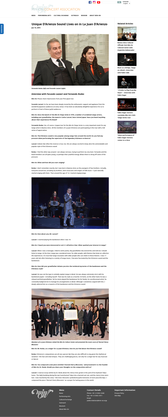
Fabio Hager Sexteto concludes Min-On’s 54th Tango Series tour (126, 115)
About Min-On (64, 409)
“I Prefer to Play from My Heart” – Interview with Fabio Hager (127, 92)
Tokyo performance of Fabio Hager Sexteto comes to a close (126, 137)
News (61, 393)
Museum (62, 406)
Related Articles (125, 23)
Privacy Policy (119, 393)
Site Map (118, 395)
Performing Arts (64, 396)
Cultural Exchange (65, 399)
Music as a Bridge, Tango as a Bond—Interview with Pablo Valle (127, 70)
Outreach (62, 403)
